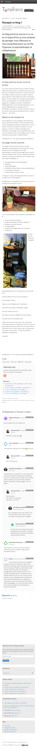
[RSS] (5, 376)
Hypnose (4, 28)
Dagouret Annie (8, 706)
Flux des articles (9, 727)
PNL (30, 28)
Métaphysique (24, 28)
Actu (28, 26)
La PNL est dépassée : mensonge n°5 (14, 689)
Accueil (12, 18)
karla (14, 595)
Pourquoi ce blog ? (15, 710)
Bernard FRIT (8, 26)
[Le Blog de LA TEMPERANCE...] (18, 11)
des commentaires (10, 729)
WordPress (11, 745)
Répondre (28, 417)
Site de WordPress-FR (10, 731)
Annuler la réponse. (7, 598)
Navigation (8, 2)
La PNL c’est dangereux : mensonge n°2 (15, 693)
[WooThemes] (25, 745)
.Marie (6, 703)
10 (34, 29)
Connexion (7, 725)
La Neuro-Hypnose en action (10, 398)
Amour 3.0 (17, 713)
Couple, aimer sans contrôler (19, 703)
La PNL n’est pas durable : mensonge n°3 (15, 691)
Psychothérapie (7, 29)
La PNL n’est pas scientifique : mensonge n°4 (16, 687)
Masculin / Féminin (13, 28)
